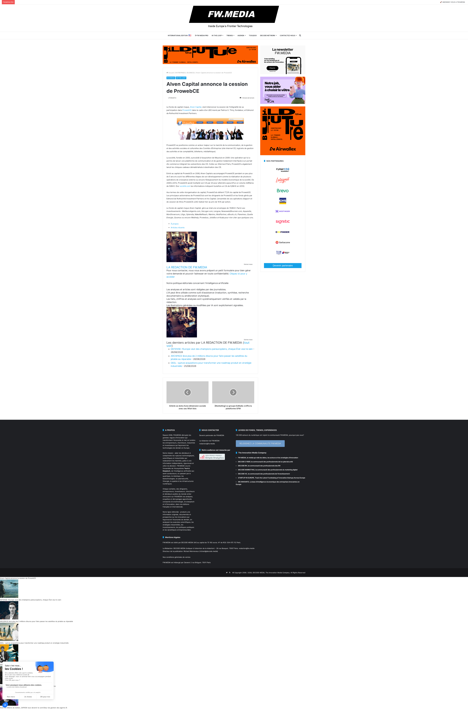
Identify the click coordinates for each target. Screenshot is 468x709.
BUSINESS (191, 73)
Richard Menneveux (191, 551)
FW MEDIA (242, 458)
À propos (175, 224)
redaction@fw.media (207, 444)
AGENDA (241, 35)
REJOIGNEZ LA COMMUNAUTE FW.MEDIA (260, 443)
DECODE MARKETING (246, 470)
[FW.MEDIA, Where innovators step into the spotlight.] (234, 18)
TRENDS (229, 35)
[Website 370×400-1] (282, 155)
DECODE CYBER (244, 462)
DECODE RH (242, 466)
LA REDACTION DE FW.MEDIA (186, 267)
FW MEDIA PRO (202, 35)
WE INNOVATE (243, 482)
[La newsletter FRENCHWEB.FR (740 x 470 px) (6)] (282, 73)
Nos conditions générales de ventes (176, 557)
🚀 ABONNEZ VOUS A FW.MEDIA (452, 2)
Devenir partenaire (283, 265)
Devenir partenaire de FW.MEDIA (211, 435)
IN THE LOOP (217, 35)
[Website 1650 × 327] (210, 54)
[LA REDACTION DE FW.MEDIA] (181, 261)
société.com (185, 186)
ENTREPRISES (180, 73)
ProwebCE (187, 110)
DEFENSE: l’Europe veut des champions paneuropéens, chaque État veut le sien (212, 349)
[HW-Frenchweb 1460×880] (282, 103)
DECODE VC (242, 474)
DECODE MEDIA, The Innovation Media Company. (271, 573)
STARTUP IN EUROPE (246, 478)
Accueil (171, 73)
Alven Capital (195, 107)
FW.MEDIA (177, 435)
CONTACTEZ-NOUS (287, 35)
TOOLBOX (253, 35)
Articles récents (178, 227)
